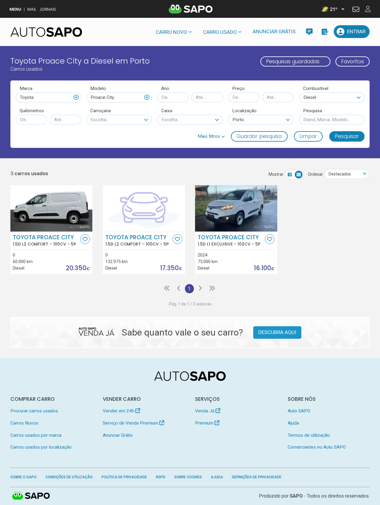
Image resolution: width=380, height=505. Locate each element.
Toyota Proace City (44, 240)
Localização (244, 110)
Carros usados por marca (35, 435)
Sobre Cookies (188, 477)
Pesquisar (347, 136)
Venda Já (205, 411)
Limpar (308, 136)
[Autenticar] (355, 10)
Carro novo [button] (171, 32)
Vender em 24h (119, 411)
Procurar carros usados (34, 411)
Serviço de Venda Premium (131, 423)
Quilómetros (32, 110)
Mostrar (276, 174)
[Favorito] (85, 239)
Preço (238, 88)
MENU (15, 9)
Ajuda (293, 423)
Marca (26, 88)
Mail (32, 9)
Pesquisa (312, 110)
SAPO (31, 496)
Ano (165, 88)
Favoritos (352, 61)
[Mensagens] (309, 31)
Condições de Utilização (69, 477)
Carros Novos (24, 423)
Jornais (47, 9)
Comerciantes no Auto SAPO (317, 447)
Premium (205, 423)
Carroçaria (100, 110)
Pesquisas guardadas (292, 61)
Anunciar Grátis (274, 31)
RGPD (160, 477)
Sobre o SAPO (23, 477)
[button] (211, 136)
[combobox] (48, 97)
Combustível (315, 88)
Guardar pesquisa (259, 136)
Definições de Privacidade (256, 477)
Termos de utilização (309, 435)
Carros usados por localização (41, 447)
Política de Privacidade (124, 477)
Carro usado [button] (220, 32)
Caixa (166, 110)
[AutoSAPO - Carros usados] (46, 32)
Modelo (98, 88)
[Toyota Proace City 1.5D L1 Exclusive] (236, 208)
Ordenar (315, 174)
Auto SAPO (299, 411)
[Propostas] (324, 31)
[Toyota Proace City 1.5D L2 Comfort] (51, 208)
